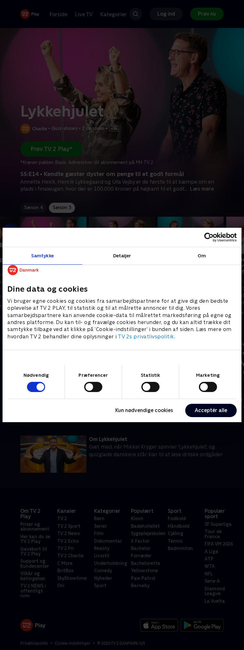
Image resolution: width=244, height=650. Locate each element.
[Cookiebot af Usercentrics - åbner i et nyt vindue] (209, 237)
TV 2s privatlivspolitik (146, 337)
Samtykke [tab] (42, 255)
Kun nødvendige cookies (144, 410)
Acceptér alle (211, 410)
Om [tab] (202, 255)
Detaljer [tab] (122, 255)
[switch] (93, 387)
